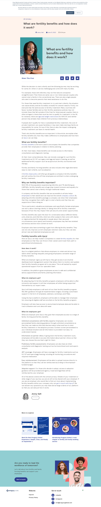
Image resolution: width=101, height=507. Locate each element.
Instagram (59, 499)
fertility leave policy (30, 174)
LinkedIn (58, 495)
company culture (67, 196)
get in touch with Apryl (64, 383)
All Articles (27, 19)
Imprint (31, 494)
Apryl (25, 138)
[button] (62, 78)
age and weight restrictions (48, 117)
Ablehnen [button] (79, 12)
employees (26, 196)
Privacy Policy (33, 497)
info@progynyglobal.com (64, 503)
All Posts (35, 398)
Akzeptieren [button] (70, 12)
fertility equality (66, 239)
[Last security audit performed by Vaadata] (88, 490)
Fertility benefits (28, 145)
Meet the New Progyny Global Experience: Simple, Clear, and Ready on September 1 (35, 439)
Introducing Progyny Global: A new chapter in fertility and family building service (65, 439)
